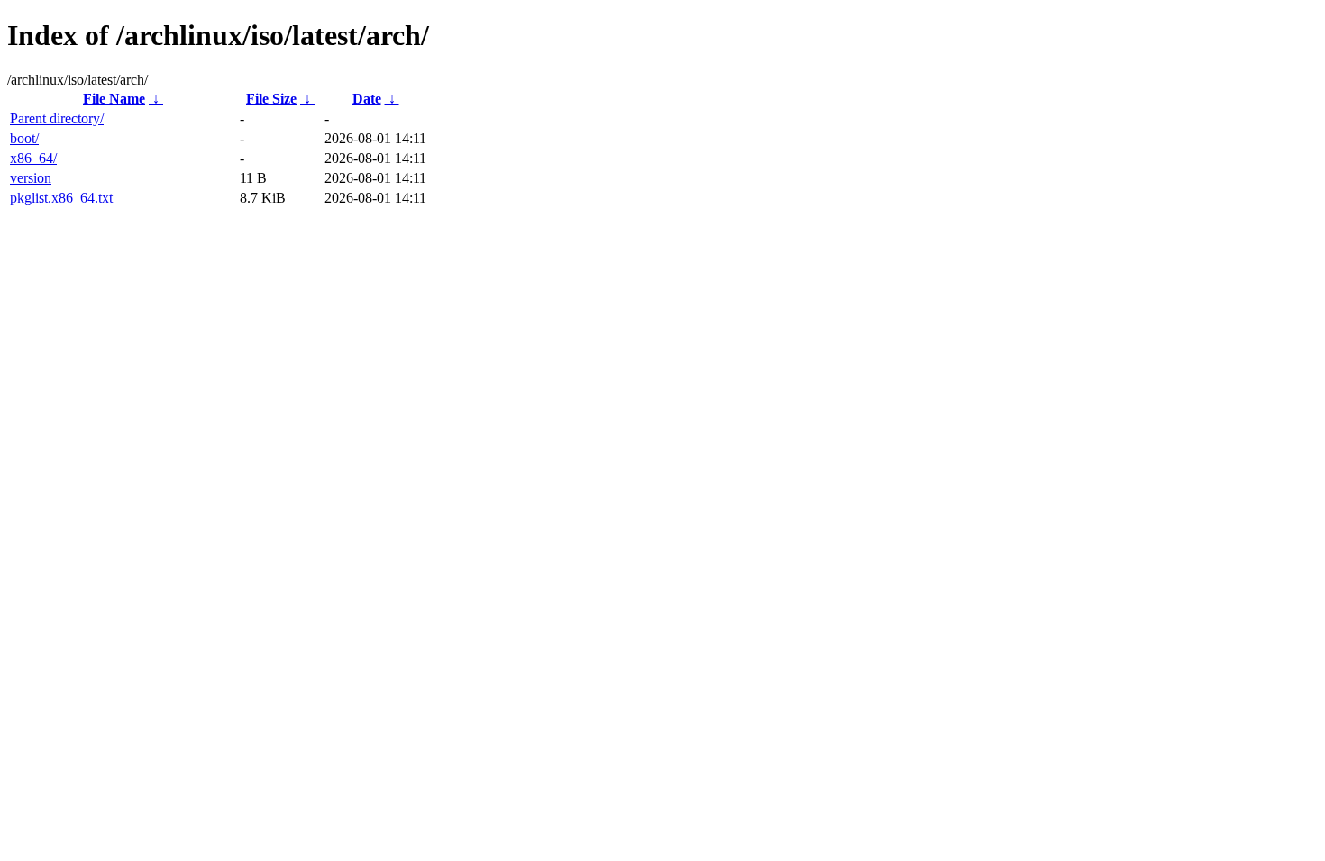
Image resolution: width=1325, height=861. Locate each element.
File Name (114, 98)
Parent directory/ (57, 118)
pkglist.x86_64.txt (61, 197)
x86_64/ (33, 158)
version (30, 178)
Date (366, 98)
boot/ (24, 138)
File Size (271, 98)
